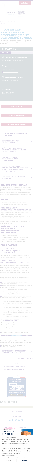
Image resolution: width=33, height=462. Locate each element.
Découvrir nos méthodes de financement (15, 332)
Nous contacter (24, 3)
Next (16, 375)
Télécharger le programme (16, 124)
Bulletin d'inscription (16, 115)
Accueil (2, 21)
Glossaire (19, 412)
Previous (16, 363)
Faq (13, 412)
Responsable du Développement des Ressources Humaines (13, 346)
